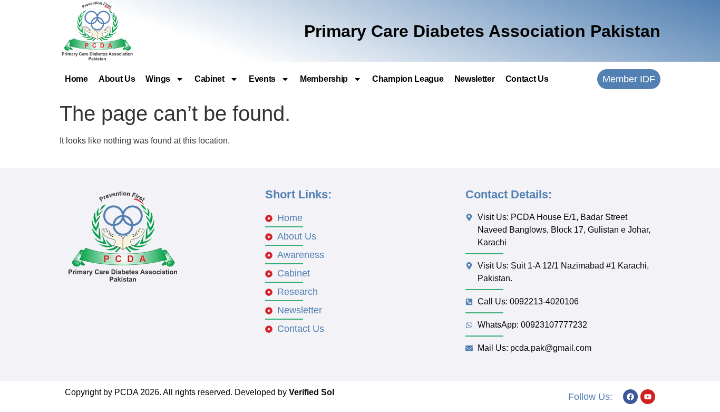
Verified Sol (311, 392)
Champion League (408, 78)
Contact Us (527, 78)
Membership (324, 78)
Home (76, 78)
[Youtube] (647, 396)
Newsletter (474, 78)
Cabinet (209, 78)
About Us (117, 78)
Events (262, 78)
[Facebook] (630, 396)
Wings (157, 78)
